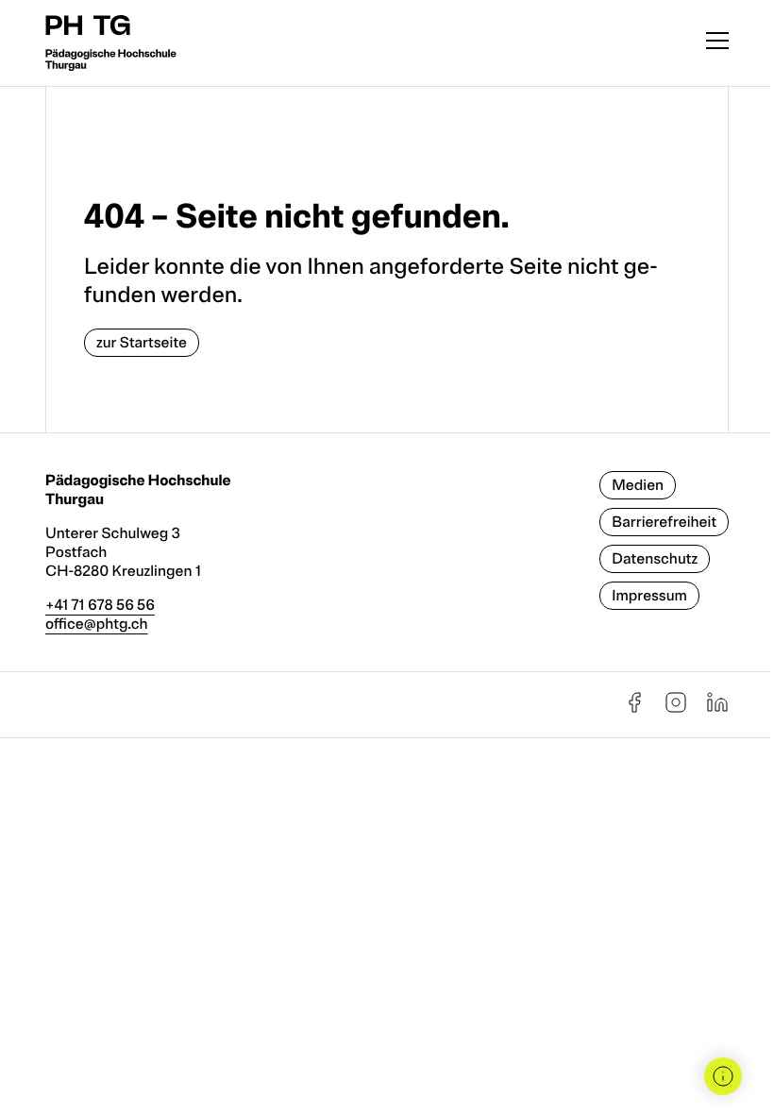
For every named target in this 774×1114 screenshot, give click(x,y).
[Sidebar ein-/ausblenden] (723, 1076)
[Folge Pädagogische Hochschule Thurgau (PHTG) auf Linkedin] (717, 709)
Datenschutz (655, 558)
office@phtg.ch (96, 624)
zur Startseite (141, 342)
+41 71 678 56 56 (100, 605)
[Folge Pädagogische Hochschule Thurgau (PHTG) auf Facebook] (634, 709)
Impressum (649, 595)
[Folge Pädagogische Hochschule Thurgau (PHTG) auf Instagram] (676, 709)
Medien (638, 485)
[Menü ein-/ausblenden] (717, 43)
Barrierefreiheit (664, 522)
